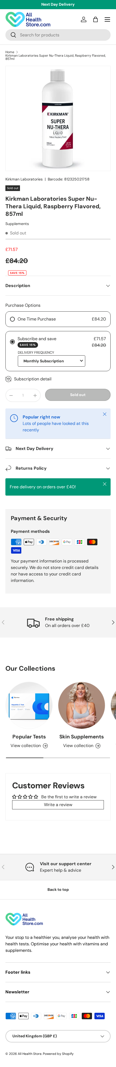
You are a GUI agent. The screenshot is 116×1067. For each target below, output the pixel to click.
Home (9, 52)
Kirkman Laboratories (24, 179)
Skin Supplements (81, 736)
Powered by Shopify (58, 1054)
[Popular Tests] (29, 705)
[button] (95, 19)
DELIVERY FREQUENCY (36, 352)
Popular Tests (29, 736)
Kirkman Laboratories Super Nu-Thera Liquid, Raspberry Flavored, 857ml (55, 57)
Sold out (78, 394)
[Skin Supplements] (81, 705)
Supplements (17, 223)
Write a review (58, 804)
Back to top (58, 889)
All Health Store (30, 1054)
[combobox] (58, 35)
